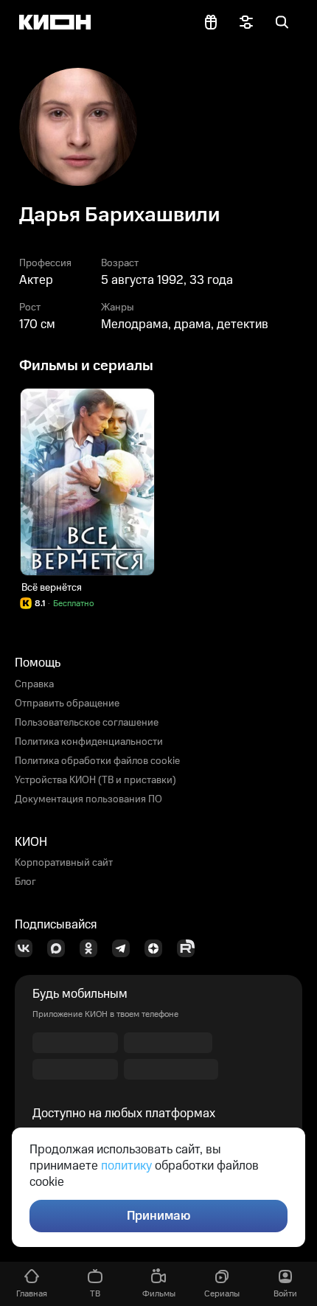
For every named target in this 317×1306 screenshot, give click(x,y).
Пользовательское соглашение (86, 722)
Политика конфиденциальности (89, 741)
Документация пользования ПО (88, 799)
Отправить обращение (67, 703)
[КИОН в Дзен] (157, 948)
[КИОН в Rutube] (190, 948)
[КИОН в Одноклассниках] (93, 948)
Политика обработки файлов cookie (97, 761)
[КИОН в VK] (28, 948)
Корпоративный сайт (64, 862)
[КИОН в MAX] (60, 948)
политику (126, 1166)
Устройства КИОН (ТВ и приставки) (95, 780)
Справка (34, 684)
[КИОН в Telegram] (125, 948)
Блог (25, 882)
